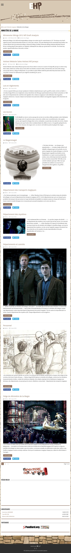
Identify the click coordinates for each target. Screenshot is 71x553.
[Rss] (35, 548)
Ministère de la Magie (24, 38)
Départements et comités (14, 244)
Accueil (4, 27)
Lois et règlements (11, 86)
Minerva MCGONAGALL (8, 516)
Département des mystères (14, 214)
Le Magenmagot (10, 140)
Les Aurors (7, 112)
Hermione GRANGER (7, 512)
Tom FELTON (5, 514)
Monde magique (11, 27)
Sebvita (6, 88)
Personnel (7, 325)
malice (5, 38)
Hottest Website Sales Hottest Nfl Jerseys (20, 61)
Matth (5, 64)
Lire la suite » (7, 51)
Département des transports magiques (19, 190)
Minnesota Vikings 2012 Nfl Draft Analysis (21, 35)
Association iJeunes (42, 550)
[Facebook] (36, 548)
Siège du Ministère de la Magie (16, 396)
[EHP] (35, 6)
